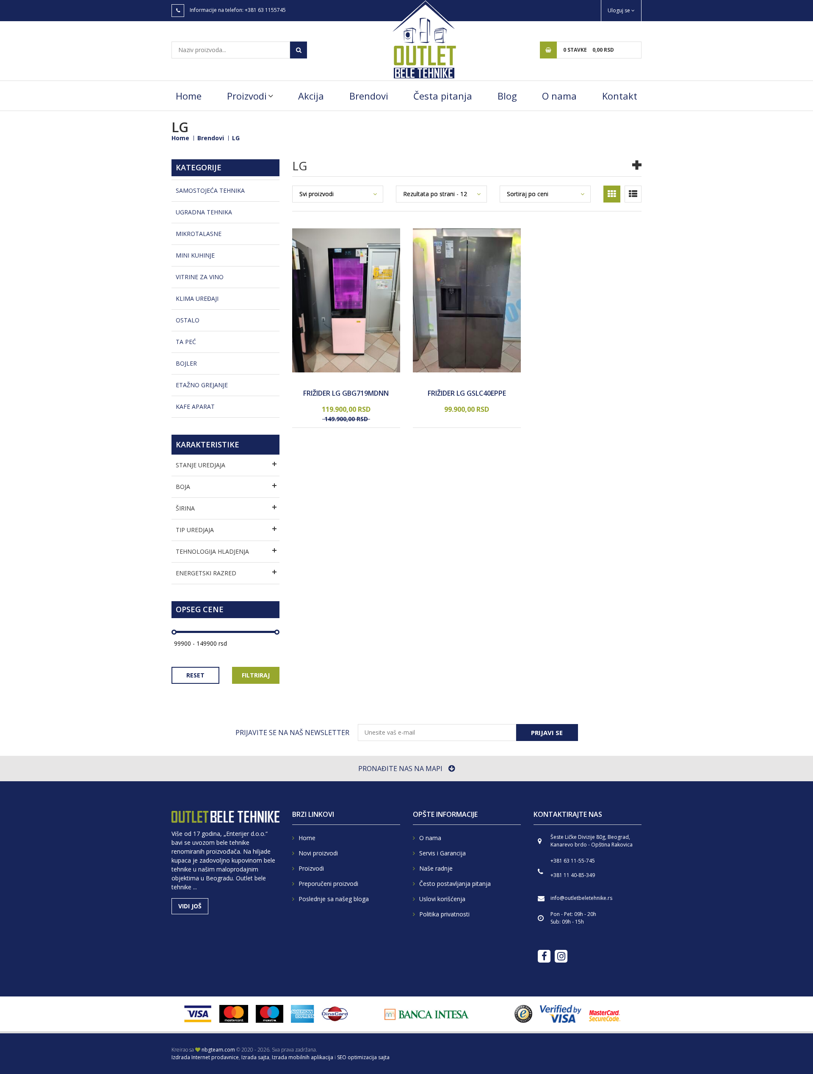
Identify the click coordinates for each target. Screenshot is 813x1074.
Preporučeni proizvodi (328, 884)
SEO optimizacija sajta (363, 1057)
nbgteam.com (218, 1049)
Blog (507, 95)
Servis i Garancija (442, 853)
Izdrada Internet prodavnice (205, 1057)
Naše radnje (436, 868)
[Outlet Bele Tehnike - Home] (423, 39)
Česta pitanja (442, 95)
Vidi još (190, 906)
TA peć (186, 342)
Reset (195, 675)
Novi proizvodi (318, 853)
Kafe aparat (195, 406)
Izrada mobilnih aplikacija (302, 1057)
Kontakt (619, 95)
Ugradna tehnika (204, 212)
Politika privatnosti (444, 914)
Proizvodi (247, 95)
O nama (559, 95)
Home (189, 95)
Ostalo (187, 320)
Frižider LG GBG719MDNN (346, 393)
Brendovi (368, 95)
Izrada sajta (255, 1057)
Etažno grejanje (202, 385)
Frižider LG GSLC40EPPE (467, 393)
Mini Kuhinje (195, 255)
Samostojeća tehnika (210, 190)
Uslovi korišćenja (442, 899)
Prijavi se (547, 732)
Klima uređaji (197, 298)
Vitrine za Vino (200, 277)
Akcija (311, 95)
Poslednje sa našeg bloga (334, 899)
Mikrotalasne (198, 234)
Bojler (186, 363)
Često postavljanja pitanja (455, 884)
